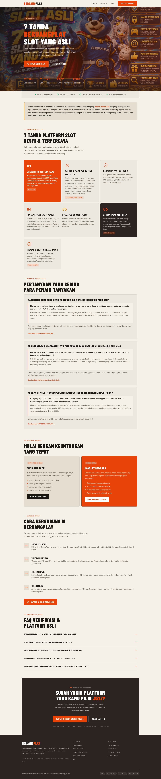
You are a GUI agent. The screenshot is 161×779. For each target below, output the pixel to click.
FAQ (112, 3)
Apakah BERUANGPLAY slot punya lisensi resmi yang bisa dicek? (50, 634)
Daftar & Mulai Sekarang (42, 602)
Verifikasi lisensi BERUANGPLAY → (41, 333)
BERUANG (33, 3)
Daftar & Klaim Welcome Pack (70, 719)
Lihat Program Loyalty (96, 499)
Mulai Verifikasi (37, 63)
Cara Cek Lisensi (79, 756)
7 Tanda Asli (77, 745)
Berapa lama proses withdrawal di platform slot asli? (48, 642)
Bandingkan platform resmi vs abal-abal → (44, 380)
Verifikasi (104, 3)
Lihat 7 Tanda (60, 64)
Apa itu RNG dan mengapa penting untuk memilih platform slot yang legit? (56, 666)
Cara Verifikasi (78, 749)
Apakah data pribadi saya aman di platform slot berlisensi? (49, 658)
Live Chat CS (113, 756)
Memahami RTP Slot (80, 752)
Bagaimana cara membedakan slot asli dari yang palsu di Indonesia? (53, 650)
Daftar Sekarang (127, 3)
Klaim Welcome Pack (38, 497)
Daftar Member (113, 745)
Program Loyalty (114, 752)
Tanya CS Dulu (98, 719)
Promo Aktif (112, 749)
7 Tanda (93, 3)
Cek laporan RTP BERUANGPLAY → (41, 424)
